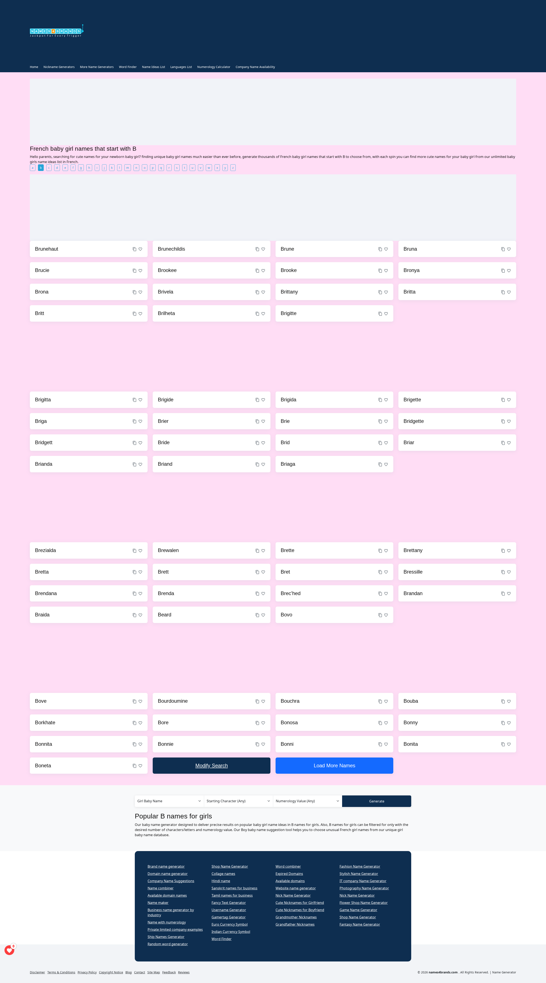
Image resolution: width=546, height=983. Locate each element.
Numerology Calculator (213, 67)
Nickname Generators (59, 67)
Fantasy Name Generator (360, 924)
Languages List (181, 67)
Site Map (153, 972)
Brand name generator (166, 866)
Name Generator (504, 972)
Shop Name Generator (230, 866)
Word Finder (128, 67)
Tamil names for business (232, 895)
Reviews (184, 972)
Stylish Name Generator (359, 873)
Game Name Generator (358, 910)
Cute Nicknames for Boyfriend (300, 910)
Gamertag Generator (229, 917)
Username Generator (229, 910)
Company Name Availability (255, 67)
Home (34, 67)
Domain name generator (168, 873)
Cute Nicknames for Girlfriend (300, 902)
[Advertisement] (240, 31)
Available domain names (167, 895)
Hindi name (221, 881)
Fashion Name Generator (360, 866)
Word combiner (288, 866)
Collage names (223, 873)
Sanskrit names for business (234, 888)
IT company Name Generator (363, 881)
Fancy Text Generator (229, 902)
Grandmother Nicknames (296, 917)
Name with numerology (167, 922)
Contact (139, 972)
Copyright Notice (111, 972)
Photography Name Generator (364, 888)
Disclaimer (37, 972)
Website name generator (296, 888)
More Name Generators (97, 67)
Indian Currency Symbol (231, 931)
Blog (128, 972)
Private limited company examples (175, 929)
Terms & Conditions (61, 972)
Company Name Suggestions (171, 881)
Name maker (158, 902)
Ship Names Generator (166, 936)
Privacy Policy (87, 972)
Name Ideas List (153, 67)
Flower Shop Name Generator (364, 902)
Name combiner (161, 888)
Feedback (169, 972)
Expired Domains (289, 873)
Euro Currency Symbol (230, 924)
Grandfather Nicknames (295, 924)
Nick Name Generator (293, 895)
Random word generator (168, 944)
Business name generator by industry (171, 912)
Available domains (290, 881)
